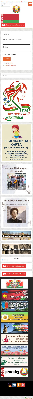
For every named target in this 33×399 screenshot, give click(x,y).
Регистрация (9, 3)
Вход (2, 3)
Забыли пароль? (10, 65)
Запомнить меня (10, 54)
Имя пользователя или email (12, 40)
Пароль (5, 47)
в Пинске (16, 258)
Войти (7, 59)
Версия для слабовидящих (14, 25)
